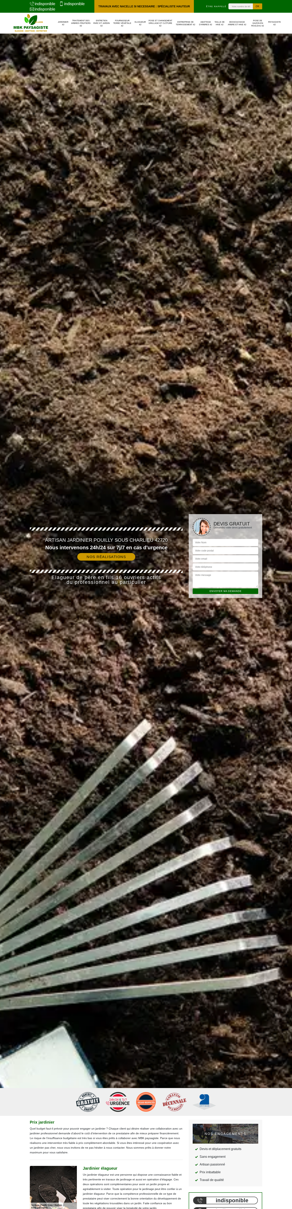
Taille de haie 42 (220, 23)
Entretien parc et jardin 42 (101, 23)
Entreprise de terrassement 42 (185, 23)
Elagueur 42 (140, 23)
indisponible (45, 4)
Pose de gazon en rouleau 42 (257, 23)
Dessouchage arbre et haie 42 (237, 23)
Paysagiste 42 (274, 23)
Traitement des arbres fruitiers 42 (81, 23)
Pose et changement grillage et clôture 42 (160, 23)
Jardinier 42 (63, 23)
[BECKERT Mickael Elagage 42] (31, 23)
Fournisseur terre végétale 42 (122, 23)
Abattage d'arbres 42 (205, 23)
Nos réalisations (106, 557)
